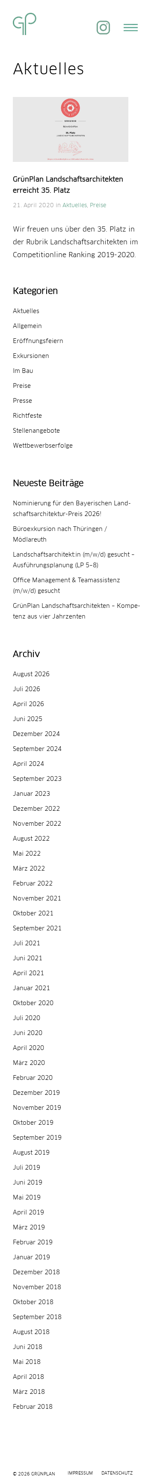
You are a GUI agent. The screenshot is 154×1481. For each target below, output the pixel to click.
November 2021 (37, 899)
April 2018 (28, 1377)
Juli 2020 (26, 1018)
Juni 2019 (27, 1183)
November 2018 (37, 1287)
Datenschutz (117, 1473)
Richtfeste (27, 416)
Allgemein (27, 326)
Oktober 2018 (33, 1302)
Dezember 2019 (36, 1093)
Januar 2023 (31, 794)
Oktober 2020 (33, 1003)
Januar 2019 (31, 1258)
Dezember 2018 (36, 1273)
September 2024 (37, 749)
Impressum (80, 1473)
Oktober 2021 (33, 914)
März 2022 (29, 869)
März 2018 (29, 1392)
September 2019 (37, 1138)
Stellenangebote (36, 431)
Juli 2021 (26, 944)
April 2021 (28, 974)
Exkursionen (31, 356)
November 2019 (37, 1108)
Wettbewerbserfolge (43, 446)
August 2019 (31, 1153)
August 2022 (31, 839)
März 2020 (29, 1063)
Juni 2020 (27, 1033)
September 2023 (37, 779)
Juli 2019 (26, 1168)
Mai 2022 (27, 854)
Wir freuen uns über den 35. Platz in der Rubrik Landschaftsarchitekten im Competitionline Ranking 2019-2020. (75, 242)
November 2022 (37, 824)
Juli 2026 (26, 689)
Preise (98, 205)
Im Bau (23, 371)
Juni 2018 (27, 1347)
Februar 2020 (33, 1078)
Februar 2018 (33, 1407)
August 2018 (31, 1332)
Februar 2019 (33, 1243)
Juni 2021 (27, 959)
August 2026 (31, 674)
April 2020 (28, 1048)
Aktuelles (74, 205)
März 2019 (29, 1228)
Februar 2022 (33, 884)
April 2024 (28, 764)
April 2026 (28, 704)
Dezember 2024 (36, 734)
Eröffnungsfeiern (38, 341)
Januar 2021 (31, 988)
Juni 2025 (27, 719)
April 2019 (28, 1213)
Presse (22, 401)
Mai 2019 (27, 1198)
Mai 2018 (27, 1362)
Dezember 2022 (36, 809)
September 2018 (37, 1317)
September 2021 (37, 929)
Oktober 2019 (33, 1123)
